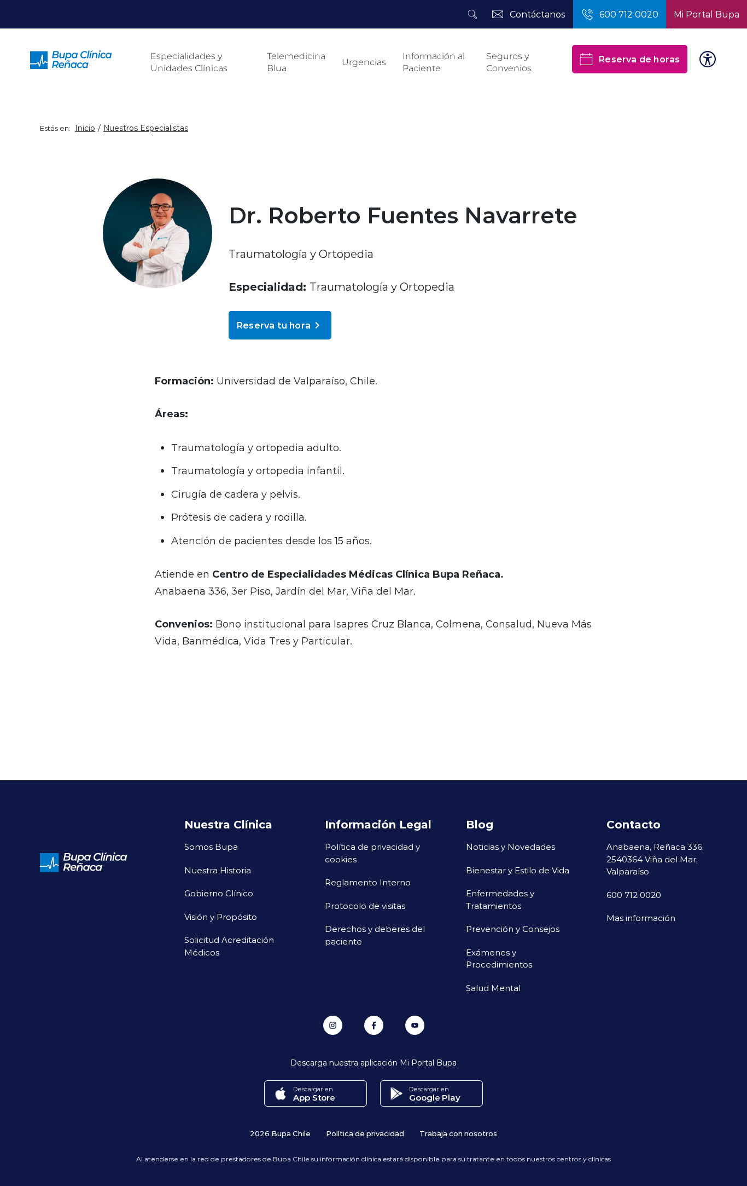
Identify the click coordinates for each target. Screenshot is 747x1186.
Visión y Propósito (220, 916)
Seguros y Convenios (509, 62)
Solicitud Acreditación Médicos (229, 946)
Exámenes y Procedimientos (499, 958)
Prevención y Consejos (512, 928)
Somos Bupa (211, 846)
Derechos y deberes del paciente (375, 935)
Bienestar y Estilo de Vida (517, 870)
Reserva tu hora (273, 325)
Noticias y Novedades (510, 846)
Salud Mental (493, 987)
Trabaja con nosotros (458, 1133)
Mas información (640, 917)
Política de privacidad (365, 1133)
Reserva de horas (639, 59)
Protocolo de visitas (365, 905)
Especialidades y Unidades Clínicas (188, 62)
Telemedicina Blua (296, 62)
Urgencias (364, 62)
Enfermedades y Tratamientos (500, 899)
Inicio (85, 128)
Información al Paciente (433, 62)
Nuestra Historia (217, 870)
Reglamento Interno (368, 882)
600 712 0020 (633, 894)
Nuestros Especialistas (145, 128)
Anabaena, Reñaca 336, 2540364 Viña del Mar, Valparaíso (655, 859)
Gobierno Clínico (218, 893)
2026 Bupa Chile (280, 1133)
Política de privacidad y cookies (372, 853)
